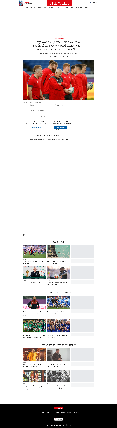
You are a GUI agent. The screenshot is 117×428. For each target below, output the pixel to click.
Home (53, 35)
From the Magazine (64, 7)
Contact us (60, 142)
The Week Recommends (41, 7)
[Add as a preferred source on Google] (58, 419)
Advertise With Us (45, 414)
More (72, 7)
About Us (38, 412)
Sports (57, 35)
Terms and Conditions (60, 412)
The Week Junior (79, 7)
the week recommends (58, 38)
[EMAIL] (24, 235)
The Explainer (32, 7)
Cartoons (56, 7)
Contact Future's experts (47, 412)
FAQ (51, 414)
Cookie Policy (77, 412)
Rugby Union (62, 35)
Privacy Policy (69, 412)
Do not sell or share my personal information (64, 414)
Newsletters (51, 7)
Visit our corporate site (74, 424)
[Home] (27, 7)
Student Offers (87, 7)
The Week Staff (54, 56)
